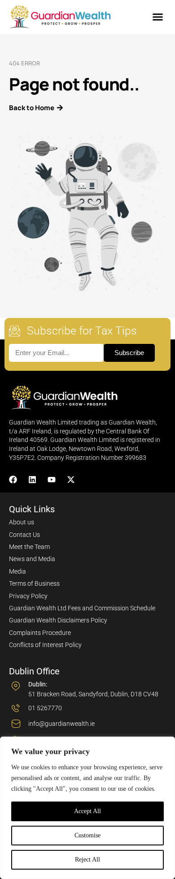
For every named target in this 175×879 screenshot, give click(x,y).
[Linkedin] (32, 480)
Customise (87, 835)
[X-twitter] (71, 480)
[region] (87, 808)
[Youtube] (52, 480)
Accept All (87, 811)
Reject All (87, 859)
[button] (157, 17)
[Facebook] (13, 480)
